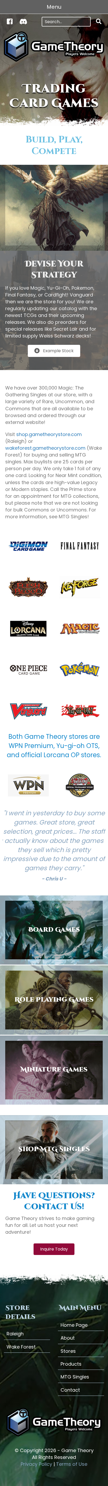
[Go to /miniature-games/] (54, 1070)
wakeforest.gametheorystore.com (45, 448)
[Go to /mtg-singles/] (54, 1149)
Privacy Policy (36, 1464)
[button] (98, 22)
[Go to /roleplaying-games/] (54, 1000)
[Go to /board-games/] (54, 930)
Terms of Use (71, 1464)
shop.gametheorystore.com (49, 434)
